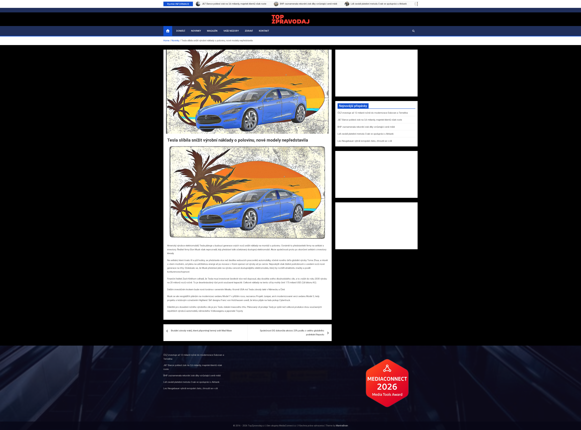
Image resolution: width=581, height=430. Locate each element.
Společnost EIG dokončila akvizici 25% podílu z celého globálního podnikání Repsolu (292, 332)
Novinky (196, 30)
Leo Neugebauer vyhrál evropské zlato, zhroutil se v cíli (365, 141)
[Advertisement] (376, 73)
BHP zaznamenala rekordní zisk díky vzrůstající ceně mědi (366, 127)
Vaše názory (231, 30)
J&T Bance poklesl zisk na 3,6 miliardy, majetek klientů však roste (370, 119)
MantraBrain (342, 425)
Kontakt (264, 30)
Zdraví (249, 30)
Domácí (180, 30)
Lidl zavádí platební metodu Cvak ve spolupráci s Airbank (366, 133)
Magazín (212, 30)
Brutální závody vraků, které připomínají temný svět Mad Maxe (201, 330)
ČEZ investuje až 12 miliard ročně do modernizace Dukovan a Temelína (373, 112)
